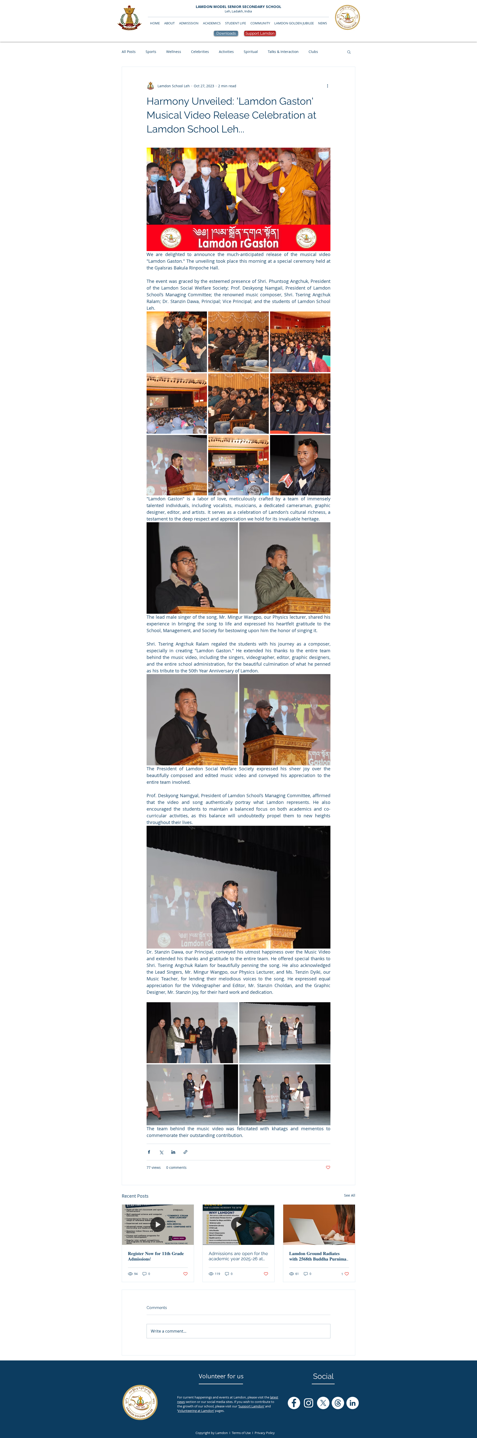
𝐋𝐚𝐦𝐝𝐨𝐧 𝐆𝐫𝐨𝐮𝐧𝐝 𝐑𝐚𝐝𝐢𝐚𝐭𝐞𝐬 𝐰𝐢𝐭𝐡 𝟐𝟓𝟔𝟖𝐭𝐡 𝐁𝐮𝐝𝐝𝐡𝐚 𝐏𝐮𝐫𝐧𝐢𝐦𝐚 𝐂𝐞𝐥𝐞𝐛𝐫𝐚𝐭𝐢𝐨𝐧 (317, 1256)
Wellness (173, 51)
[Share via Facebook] (149, 1152)
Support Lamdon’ (251, 1406)
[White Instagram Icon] (308, 1403)
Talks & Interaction (283, 51)
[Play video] (238, 199)
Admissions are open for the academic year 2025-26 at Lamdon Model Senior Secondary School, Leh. (238, 1256)
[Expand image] (177, 341)
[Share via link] (185, 1152)
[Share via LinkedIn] (173, 1152)
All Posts (129, 51)
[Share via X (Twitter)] (161, 1152)
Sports (151, 51)
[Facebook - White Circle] (294, 1403)
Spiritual (251, 51)
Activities (226, 51)
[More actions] (327, 86)
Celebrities (200, 51)
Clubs (313, 51)
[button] (349, 52)
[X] (323, 1403)
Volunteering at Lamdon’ (196, 1410)
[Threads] (338, 1403)
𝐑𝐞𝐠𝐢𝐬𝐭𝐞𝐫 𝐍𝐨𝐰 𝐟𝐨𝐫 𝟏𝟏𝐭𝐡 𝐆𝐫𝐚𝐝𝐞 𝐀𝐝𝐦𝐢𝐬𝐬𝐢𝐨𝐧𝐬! (156, 1256)
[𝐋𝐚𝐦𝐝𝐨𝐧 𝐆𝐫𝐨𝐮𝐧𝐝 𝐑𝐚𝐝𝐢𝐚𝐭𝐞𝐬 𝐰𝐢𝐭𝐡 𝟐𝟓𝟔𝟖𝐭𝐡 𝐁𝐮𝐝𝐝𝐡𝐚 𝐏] (319, 1225)
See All (349, 1195)
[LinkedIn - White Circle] (352, 1403)
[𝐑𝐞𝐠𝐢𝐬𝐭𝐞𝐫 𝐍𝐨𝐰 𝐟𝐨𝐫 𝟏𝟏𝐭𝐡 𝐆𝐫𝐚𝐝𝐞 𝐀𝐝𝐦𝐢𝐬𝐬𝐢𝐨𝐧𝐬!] (158, 1225)
